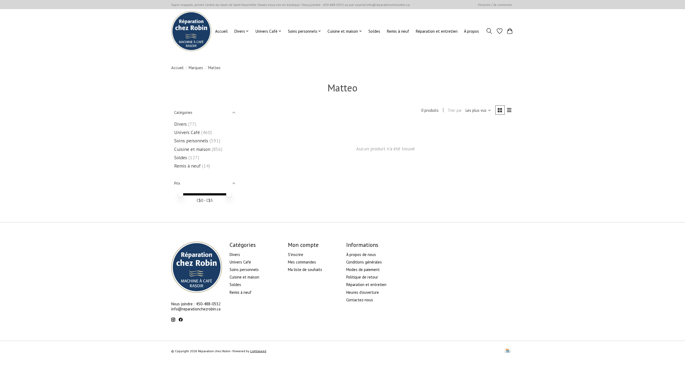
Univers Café (187, 132)
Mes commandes (302, 262)
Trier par (455, 110)
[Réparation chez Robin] (191, 31)
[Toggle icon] (489, 31)
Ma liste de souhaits (305, 269)
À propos (471, 31)
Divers (180, 124)
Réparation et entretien (437, 31)
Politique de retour (362, 277)
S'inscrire (295, 254)
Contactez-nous (359, 299)
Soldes (374, 31)
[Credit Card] (507, 351)
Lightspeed (258, 351)
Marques (196, 67)
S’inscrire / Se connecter (495, 5)
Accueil (221, 31)
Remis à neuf (398, 31)
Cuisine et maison (192, 149)
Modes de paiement (363, 269)
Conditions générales (364, 262)
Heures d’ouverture (362, 292)
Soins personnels (191, 141)
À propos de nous (361, 254)
